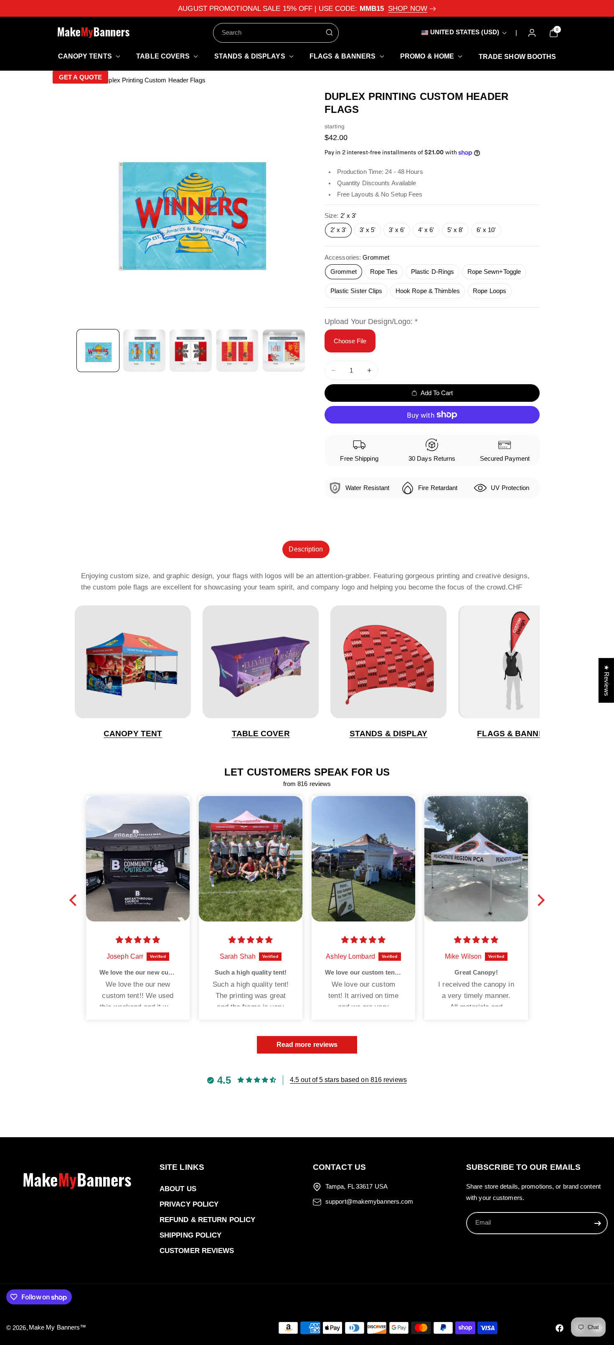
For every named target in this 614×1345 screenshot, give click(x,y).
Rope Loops (489, 291)
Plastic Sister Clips (356, 291)
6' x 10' (486, 230)
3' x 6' (397, 230)
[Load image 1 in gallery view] (98, 350)
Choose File (350, 341)
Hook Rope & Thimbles (428, 291)
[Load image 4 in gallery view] (237, 350)
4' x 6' (426, 230)
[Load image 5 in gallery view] (284, 350)
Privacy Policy (189, 1204)
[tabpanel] (307, 581)
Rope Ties (384, 271)
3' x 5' (368, 230)
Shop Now (407, 9)
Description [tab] (306, 549)
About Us (178, 1189)
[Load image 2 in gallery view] (144, 350)
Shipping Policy (191, 1235)
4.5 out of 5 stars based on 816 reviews (348, 1079)
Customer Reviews (197, 1251)
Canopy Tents (85, 56)
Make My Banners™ (57, 1327)
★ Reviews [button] (606, 680)
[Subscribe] (597, 1222)
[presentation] (191, 206)
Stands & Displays (249, 56)
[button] (87, 56)
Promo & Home (427, 56)
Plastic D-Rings (432, 271)
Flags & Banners (343, 56)
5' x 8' (455, 230)
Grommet (343, 271)
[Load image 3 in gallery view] (191, 350)
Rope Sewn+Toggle (494, 271)
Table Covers (163, 56)
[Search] (329, 32)
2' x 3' (338, 230)
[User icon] (532, 33)
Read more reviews (307, 1044)
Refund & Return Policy (207, 1220)
